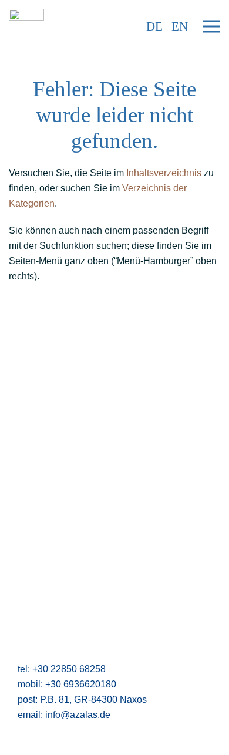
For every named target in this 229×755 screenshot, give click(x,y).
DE (154, 26)
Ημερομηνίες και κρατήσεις (64, 503)
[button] (211, 26)
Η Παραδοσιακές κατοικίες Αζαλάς (79, 472)
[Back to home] (26, 26)
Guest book (32, 518)
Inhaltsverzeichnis (163, 173)
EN (179, 26)
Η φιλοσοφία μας (44, 457)
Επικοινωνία (35, 365)
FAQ (18, 396)
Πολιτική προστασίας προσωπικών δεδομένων (106, 427)
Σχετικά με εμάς (41, 442)
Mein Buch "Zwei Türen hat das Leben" (90, 564)
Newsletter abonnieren (56, 381)
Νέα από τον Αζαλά (48, 533)
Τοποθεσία (31, 488)
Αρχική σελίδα (38, 350)
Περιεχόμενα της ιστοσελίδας (69, 549)
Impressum (32, 411)
